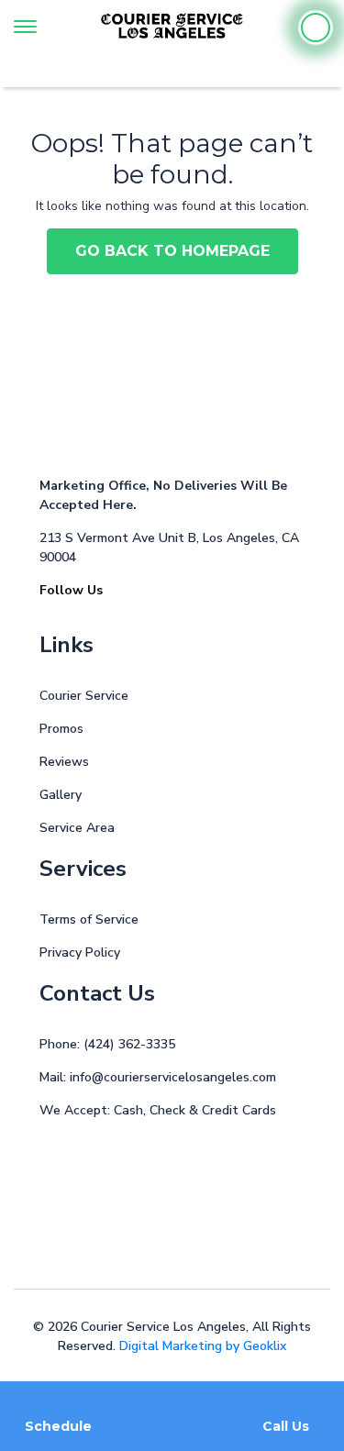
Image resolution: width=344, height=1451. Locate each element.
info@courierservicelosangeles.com (173, 1077)
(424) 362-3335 (129, 1044)
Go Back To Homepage (172, 251)
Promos (61, 728)
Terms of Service (89, 919)
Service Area (77, 827)
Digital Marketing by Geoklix (202, 1346)
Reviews (64, 761)
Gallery (60, 794)
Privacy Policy (79, 952)
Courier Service (83, 695)
